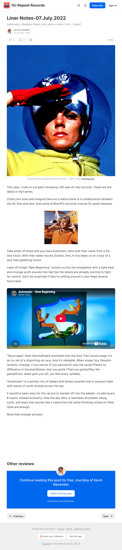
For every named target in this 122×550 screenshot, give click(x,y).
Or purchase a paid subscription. (61, 501)
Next (106, 516)
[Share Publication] (85, 5)
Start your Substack (53, 536)
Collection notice (82, 528)
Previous (18, 516)
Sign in (113, 5)
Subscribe (97, 5)
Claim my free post (61, 493)
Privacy (60, 528)
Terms (69, 528)
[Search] (79, 5)
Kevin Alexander (22, 30)
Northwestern (88, 178)
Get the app (76, 536)
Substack (46, 543)
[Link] (2, 463)
